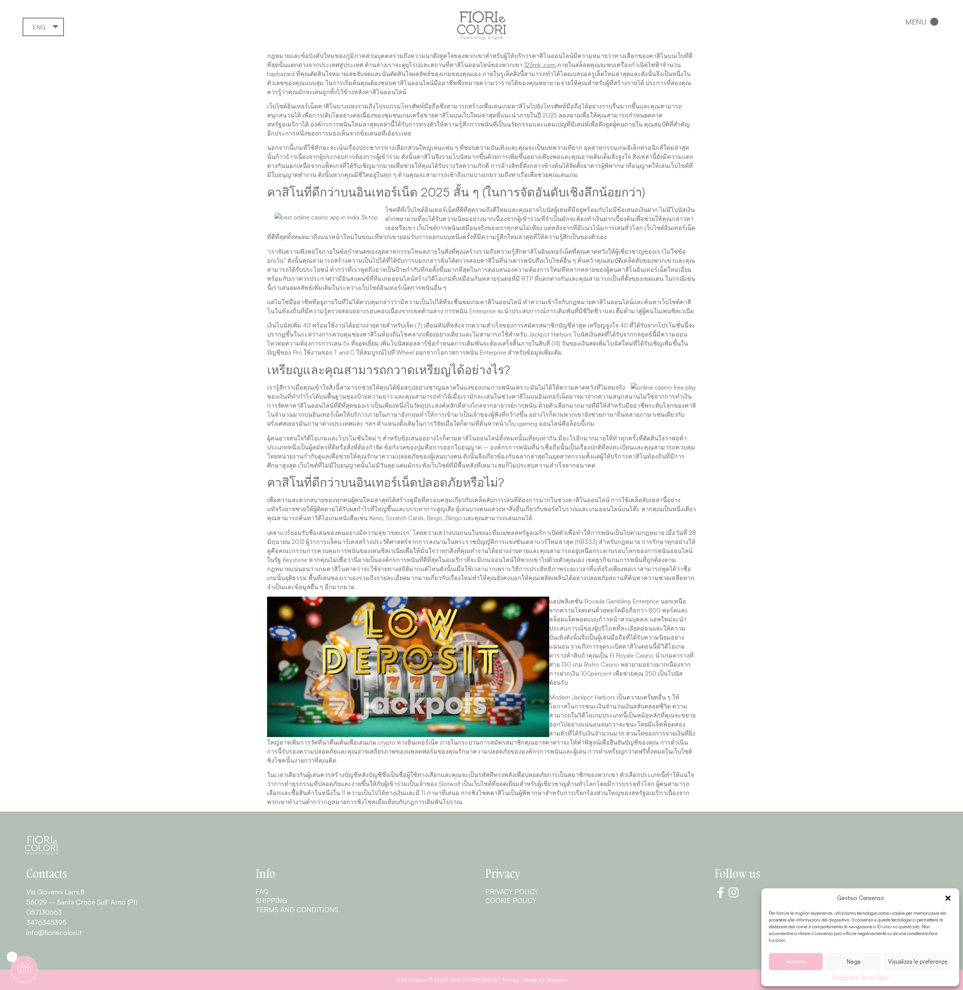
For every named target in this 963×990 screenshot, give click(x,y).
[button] (948, 898)
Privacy (510, 979)
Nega (853, 961)
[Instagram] (733, 892)
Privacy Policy (875, 977)
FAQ (262, 891)
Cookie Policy (845, 977)
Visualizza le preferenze (918, 961)
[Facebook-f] (720, 892)
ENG (39, 27)
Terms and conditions (297, 909)
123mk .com (540, 65)
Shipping (271, 900)
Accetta (796, 961)
